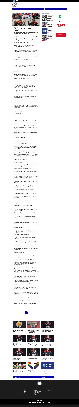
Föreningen (24, 392)
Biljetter (24, 390)
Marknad (24, 394)
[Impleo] (32, 402)
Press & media (76, 405)
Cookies (73, 405)
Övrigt (24, 396)
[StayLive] (39, 402)
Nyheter (24, 391)
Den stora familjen (25, 395)
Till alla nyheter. (17, 377)
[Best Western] (46, 402)
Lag (23, 393)
